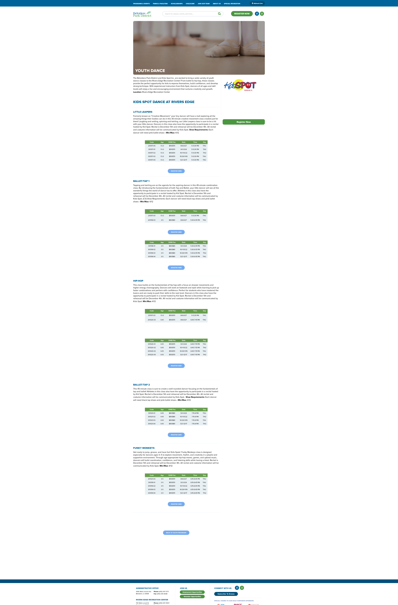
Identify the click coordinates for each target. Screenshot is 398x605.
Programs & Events (141, 3)
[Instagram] (262, 14)
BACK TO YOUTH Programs (176, 533)
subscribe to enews (226, 594)
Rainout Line (258, 3)
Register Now (242, 13)
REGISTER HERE (176, 171)
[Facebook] (257, 14)
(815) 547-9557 (164, 603)
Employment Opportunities (192, 592)
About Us (217, 3)
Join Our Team (204, 3)
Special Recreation (232, 3)
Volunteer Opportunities (192, 596)
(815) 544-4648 (162, 594)
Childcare (190, 3)
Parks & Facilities (160, 3)
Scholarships (177, 3)
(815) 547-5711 (164, 591)
